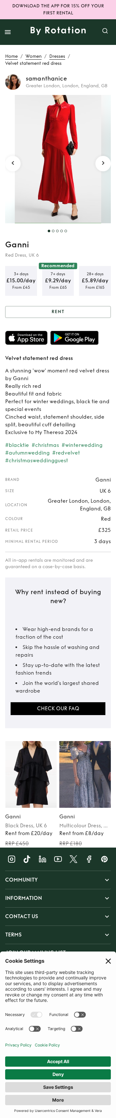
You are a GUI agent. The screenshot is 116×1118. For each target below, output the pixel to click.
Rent (58, 311)
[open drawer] (7, 32)
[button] (58, 880)
